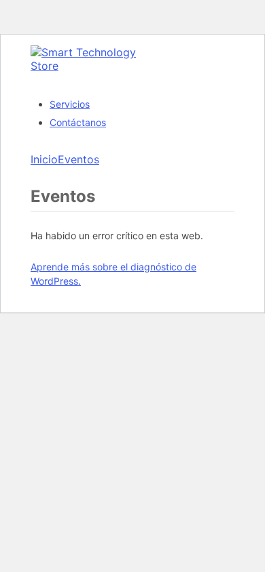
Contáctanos (78, 122)
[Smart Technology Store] (92, 66)
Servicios (70, 104)
